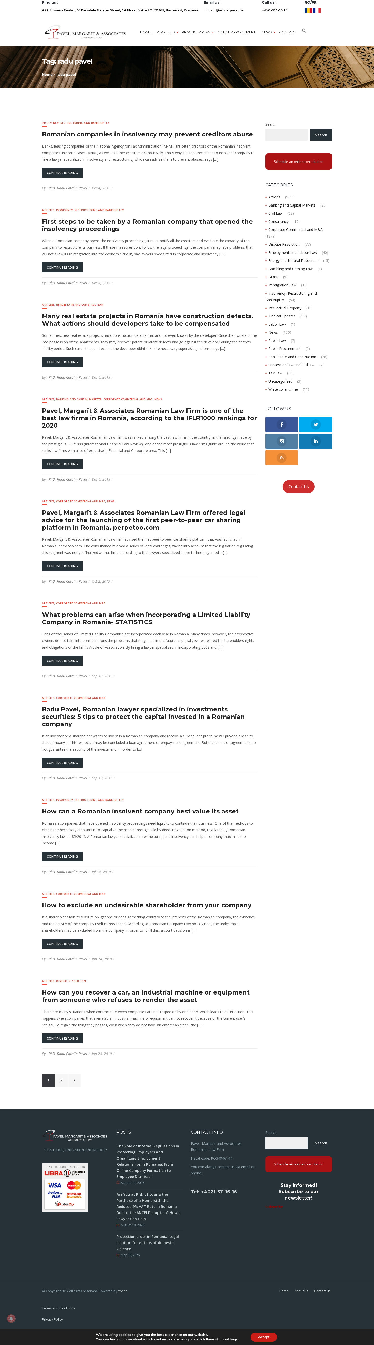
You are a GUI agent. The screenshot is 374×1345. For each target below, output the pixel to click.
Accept (263, 1337)
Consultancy (278, 221)
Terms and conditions (58, 1308)
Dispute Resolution (71, 981)
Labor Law (277, 324)
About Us (301, 1291)
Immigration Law (282, 285)
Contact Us (299, 486)
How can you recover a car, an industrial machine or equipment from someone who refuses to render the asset (146, 996)
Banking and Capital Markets (79, 399)
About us (166, 32)
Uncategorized (280, 381)
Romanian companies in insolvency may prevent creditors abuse (147, 134)
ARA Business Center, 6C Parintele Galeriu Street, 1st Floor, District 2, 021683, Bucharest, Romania (120, 10)
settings (231, 1339)
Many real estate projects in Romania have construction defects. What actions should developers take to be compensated (147, 319)
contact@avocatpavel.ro (223, 10)
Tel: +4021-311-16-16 (214, 1192)
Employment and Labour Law (292, 252)
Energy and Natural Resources (293, 260)
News (158, 399)
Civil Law (275, 213)
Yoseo (123, 1291)
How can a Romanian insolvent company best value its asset (140, 811)
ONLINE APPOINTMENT (236, 32)
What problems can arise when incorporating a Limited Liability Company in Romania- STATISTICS (146, 618)
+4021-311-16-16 (274, 10)
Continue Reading (62, 173)
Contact (287, 32)
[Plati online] (65, 1187)
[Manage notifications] (11, 1318)
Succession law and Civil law (291, 364)
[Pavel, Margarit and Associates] (85, 32)
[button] (304, 32)
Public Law (277, 340)
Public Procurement (284, 348)
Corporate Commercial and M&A (128, 399)
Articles (48, 210)
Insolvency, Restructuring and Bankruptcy (75, 123)
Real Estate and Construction (79, 304)
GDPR (273, 276)
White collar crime (283, 389)
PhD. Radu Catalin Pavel (68, 188)
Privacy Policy (52, 1319)
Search (271, 124)
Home (145, 32)
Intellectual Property (284, 307)
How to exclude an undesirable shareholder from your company (146, 905)
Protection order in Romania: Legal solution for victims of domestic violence (148, 1242)
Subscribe (274, 1206)
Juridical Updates (282, 316)
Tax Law (275, 373)
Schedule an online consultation (298, 161)
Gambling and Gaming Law (290, 268)
